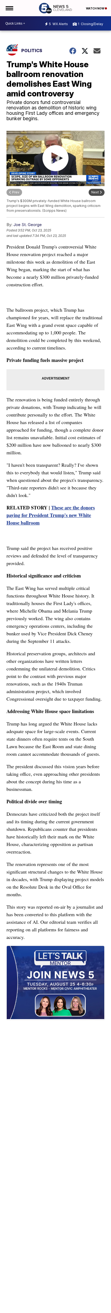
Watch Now (95, 8)
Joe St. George (27, 224)
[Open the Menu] (9, 8)
